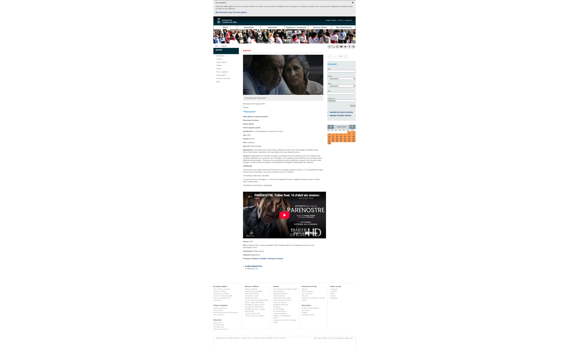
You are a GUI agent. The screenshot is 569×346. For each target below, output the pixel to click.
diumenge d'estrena (275, 258)
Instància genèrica (220, 308)
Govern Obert (320, 27)
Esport (218, 69)
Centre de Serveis (279, 302)
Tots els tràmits (218, 315)
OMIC (275, 318)
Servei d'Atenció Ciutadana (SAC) (285, 289)
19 (337, 139)
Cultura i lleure (221, 62)
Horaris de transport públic (222, 296)
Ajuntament (220, 56)
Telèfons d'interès (251, 289)
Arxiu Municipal (278, 291)
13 (341, 137)
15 (349, 137)
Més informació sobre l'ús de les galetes (231, 12)
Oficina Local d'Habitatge (282, 316)
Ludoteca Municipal (280, 313)
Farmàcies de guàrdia (221, 293)
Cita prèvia (217, 300)
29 (349, 141)
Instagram (333, 289)
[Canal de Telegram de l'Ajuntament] (329, 46)
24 (329, 141)
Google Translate (331, 20)
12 (337, 137)
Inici (340, 20)
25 (333, 141)
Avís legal (317, 338)
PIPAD (275, 322)
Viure (225, 27)
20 (341, 139)
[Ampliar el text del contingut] (329, 58)
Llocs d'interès (307, 293)
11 (333, 137)
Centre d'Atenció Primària (282, 300)
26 (337, 141)
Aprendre (272, 27)
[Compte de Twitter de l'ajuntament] (345, 46)
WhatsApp (334, 298)
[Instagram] (337, 46)
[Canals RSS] (353, 46)
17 (329, 139)
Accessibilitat (339, 338)
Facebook (333, 291)
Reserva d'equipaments (221, 298)
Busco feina (217, 322)
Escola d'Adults (278, 309)
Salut (218, 82)
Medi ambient (221, 75)
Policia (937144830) (252, 293)
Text (329, 69)
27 (341, 141)
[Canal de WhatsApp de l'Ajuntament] (333, 46)
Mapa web (349, 338)
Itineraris (305, 296)
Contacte (348, 20)
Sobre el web (327, 338)
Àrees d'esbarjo (307, 291)
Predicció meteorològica (310, 308)
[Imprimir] (346, 58)
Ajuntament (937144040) (253, 291)
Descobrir (249, 27)
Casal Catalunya (279, 296)
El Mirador (276, 307)
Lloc (328, 91)
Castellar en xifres (308, 315)
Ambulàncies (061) (251, 298)
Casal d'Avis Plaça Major (282, 298)
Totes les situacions (220, 329)
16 (353, 137)
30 (353, 141)
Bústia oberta (218, 310)
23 (353, 139)
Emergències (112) (251, 296)
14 (345, 137)
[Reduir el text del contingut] (335, 58)
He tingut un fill (218, 325)
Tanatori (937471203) (252, 313)
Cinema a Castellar (259, 258)
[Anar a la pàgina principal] (227, 21)
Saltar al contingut (96, 17)
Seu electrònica (344, 27)
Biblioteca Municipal (280, 293)
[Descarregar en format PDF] (340, 58)
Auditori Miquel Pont (253, 266)
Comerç (219, 59)
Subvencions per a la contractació (225, 312)
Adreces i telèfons (219, 291)
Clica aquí (247, 116)
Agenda (224, 46)
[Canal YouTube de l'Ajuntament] (341, 46)
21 (345, 139)
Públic (329, 76)
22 (349, 139)
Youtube (333, 296)
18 (333, 139)
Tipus (329, 83)
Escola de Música (279, 311)
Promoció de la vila (223, 78)
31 (329, 143)
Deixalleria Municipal (280, 305)
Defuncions (306, 310)
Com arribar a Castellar (221, 289)
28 (345, 141)
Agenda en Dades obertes (340, 115)
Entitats (219, 65)
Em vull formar (218, 327)
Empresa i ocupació (296, 27)
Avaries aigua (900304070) (254, 302)
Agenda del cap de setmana (341, 112)
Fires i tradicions (222, 72)
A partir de (331, 98)
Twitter (332, 293)
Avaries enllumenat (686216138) (256, 300)
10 (329, 137)
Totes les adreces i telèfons (254, 316)
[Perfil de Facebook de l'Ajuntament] (349, 46)
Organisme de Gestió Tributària (284, 320)
